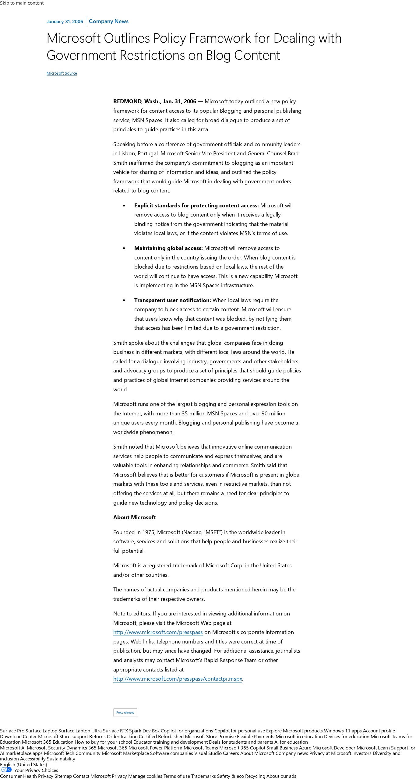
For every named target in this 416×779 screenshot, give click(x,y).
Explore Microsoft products (294, 730)
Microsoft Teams (201, 747)
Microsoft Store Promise (210, 736)
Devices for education (346, 736)
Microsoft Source (62, 73)
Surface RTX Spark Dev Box (131, 730)
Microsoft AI (13, 747)
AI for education (291, 741)
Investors (362, 753)
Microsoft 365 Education (47, 741)
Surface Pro (12, 730)
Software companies (171, 753)
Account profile (379, 730)
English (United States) (23, 764)
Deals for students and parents (241, 741)
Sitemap (63, 776)
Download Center (18, 736)
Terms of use (177, 776)
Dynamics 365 (81, 747)
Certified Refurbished (161, 736)
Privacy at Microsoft (330, 753)
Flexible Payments (255, 736)
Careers (231, 753)
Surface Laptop (41, 730)
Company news (292, 753)
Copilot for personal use (239, 730)
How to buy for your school (103, 741)
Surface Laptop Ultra (80, 730)
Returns (97, 736)
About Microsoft (257, 753)
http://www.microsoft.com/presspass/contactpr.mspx (177, 678)
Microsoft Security (46, 747)
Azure (305, 747)
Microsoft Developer (333, 747)
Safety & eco (230, 776)
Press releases (125, 712)
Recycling (255, 776)
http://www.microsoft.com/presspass (158, 632)
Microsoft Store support (63, 736)
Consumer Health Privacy (26, 776)
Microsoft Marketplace (125, 753)
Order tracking (122, 736)
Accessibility (33, 758)
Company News (109, 21)
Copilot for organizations (187, 730)
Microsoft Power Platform (155, 747)
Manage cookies (145, 776)
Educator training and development (170, 741)
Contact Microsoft (92, 776)
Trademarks (203, 776)
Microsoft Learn (373, 747)
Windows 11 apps (343, 730)
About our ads (281, 776)
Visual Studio (208, 753)
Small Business (282, 747)
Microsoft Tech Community (72, 753)
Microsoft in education (299, 736)
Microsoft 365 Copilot (242, 747)
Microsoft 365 (112, 747)
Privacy (120, 776)
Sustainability (61, 758)
